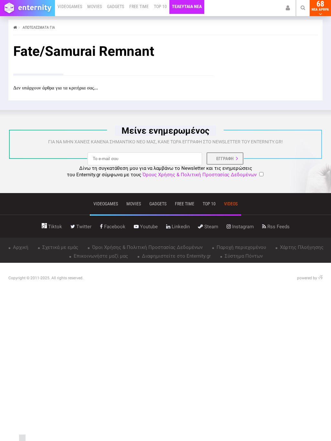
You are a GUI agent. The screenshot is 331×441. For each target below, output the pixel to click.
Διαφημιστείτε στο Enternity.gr (176, 256)
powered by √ (310, 278)
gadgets (157, 203)
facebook (114, 227)
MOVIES (94, 6)
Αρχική (20, 247)
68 (320, 6)
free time (184, 203)
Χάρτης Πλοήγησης (301, 247)
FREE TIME (139, 6)
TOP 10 (160, 6)
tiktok (54, 227)
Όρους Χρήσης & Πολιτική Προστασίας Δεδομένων (200, 175)
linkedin (180, 227)
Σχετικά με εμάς (59, 247)
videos (231, 203)
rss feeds (278, 227)
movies (133, 203)
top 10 (209, 203)
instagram (242, 227)
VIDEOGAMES (70, 6)
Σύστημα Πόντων (243, 256)
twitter (83, 227)
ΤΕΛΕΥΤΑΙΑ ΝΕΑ (187, 6)
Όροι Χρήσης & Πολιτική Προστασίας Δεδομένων (147, 247)
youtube (148, 227)
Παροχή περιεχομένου (240, 247)
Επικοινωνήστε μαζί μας (100, 256)
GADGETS (115, 6)
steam (210, 227)
